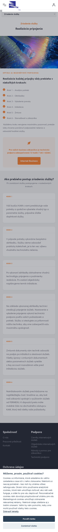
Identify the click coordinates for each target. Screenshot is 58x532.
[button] (4, 5)
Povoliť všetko (29, 519)
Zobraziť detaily (11, 511)
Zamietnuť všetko (29, 526)
